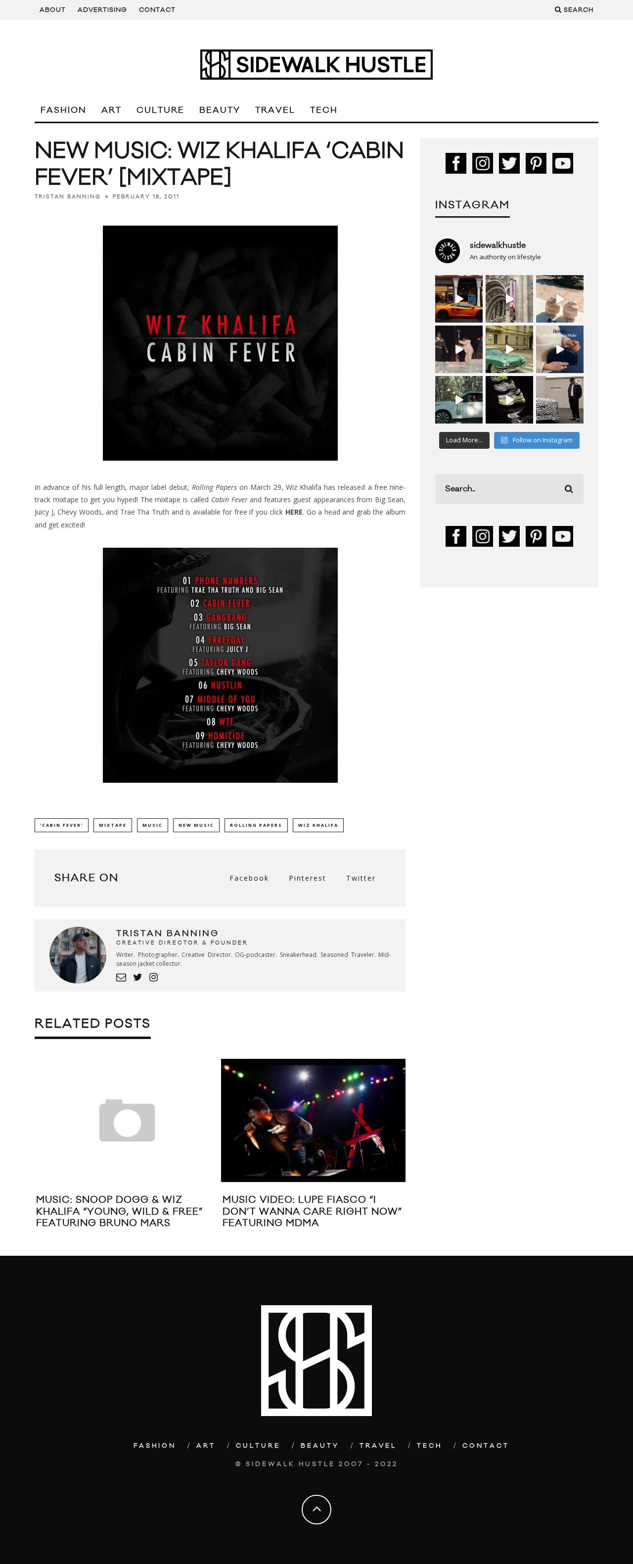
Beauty (219, 110)
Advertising (102, 10)
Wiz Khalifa (318, 825)
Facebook (249, 878)
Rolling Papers (256, 825)
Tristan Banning (68, 196)
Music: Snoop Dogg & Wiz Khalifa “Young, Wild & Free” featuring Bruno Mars (119, 1211)
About (53, 10)
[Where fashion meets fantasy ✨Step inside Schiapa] (509, 299)
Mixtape (113, 825)
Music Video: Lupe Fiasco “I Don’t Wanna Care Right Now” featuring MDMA (312, 1211)
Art (111, 110)
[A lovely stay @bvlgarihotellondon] (459, 299)
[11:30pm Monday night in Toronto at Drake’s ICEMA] (459, 349)
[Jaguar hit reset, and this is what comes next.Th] (560, 400)
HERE (294, 512)
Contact (157, 10)
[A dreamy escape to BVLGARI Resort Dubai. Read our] (560, 299)
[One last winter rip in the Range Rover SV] (459, 400)
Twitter (361, 878)
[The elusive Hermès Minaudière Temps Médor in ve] (560, 349)
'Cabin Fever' (61, 825)
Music (152, 825)
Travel (275, 110)
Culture (160, 110)
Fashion (64, 110)
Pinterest (307, 878)
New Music (196, 825)
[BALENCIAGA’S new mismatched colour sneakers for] (509, 400)
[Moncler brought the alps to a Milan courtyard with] (509, 349)
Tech (324, 110)
